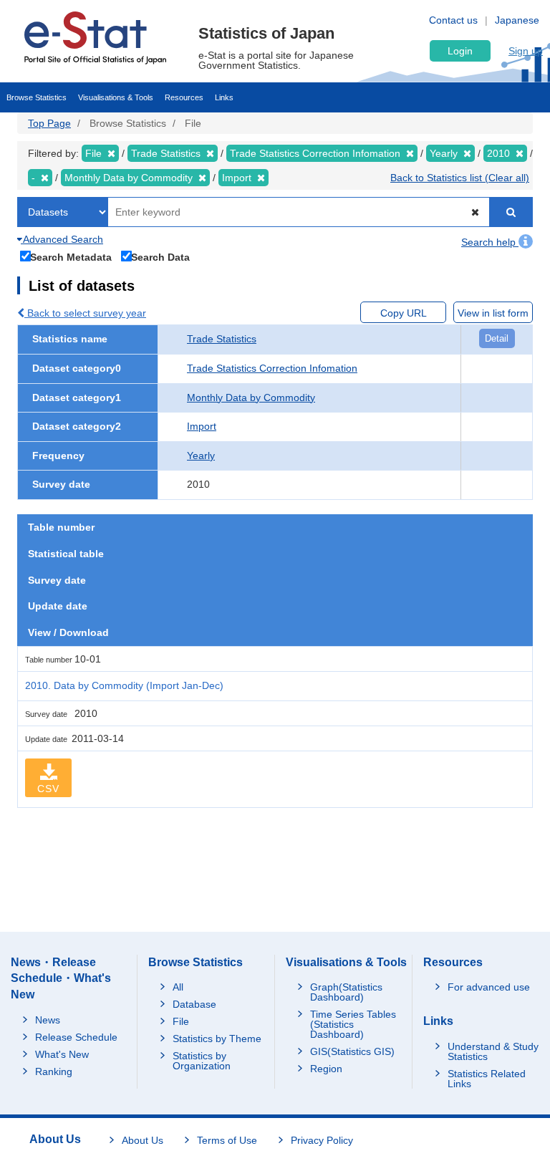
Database (194, 1004)
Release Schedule (76, 1037)
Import (201, 426)
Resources (184, 97)
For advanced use (489, 987)
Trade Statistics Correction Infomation (272, 368)
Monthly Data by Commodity (251, 397)
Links (224, 97)
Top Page (49, 123)
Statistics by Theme (217, 1039)
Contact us (453, 20)
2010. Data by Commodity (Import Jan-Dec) (124, 685)
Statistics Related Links (487, 1079)
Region (326, 1069)
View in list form (493, 313)
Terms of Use (227, 1140)
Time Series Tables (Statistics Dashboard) (353, 1024)
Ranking (53, 1071)
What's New (62, 1054)
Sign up (525, 51)
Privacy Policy (322, 1140)
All (178, 987)
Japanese (517, 20)
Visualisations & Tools (115, 97)
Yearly (201, 455)
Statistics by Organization (202, 1061)
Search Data (160, 256)
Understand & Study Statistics (493, 1051)
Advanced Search (62, 239)
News (47, 1020)
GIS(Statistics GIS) (352, 1051)
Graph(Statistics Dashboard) (346, 992)
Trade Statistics (221, 339)
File (181, 1021)
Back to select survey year (85, 313)
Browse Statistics (36, 97)
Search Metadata (71, 256)
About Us (142, 1140)
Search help (489, 242)
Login (460, 51)
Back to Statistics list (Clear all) (459, 177)
